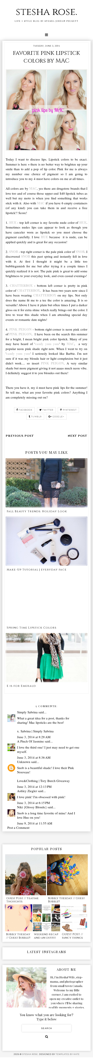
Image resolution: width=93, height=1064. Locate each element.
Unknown (23, 762)
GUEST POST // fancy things (72, 936)
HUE (12, 222)
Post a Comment (18, 827)
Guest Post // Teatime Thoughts (22, 900)
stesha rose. (46, 12)
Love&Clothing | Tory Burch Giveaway (43, 781)
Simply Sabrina (27, 712)
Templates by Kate (68, 1054)
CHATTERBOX (21, 285)
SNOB (13, 251)
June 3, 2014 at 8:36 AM (33, 757)
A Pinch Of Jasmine (30, 741)
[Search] (46, 1036)
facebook (25, 410)
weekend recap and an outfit (46, 936)
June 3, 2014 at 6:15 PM (33, 803)
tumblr (36, 416)
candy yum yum (47, 343)
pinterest (70, 410)
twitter (47, 410)
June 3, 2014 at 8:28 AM (33, 737)
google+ (58, 416)
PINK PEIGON (20, 329)
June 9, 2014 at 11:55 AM (34, 823)
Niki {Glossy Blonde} (32, 807)
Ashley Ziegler (27, 791)
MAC (33, 188)
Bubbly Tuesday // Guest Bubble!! (66, 900)
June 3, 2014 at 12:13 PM (34, 786)
